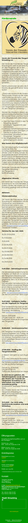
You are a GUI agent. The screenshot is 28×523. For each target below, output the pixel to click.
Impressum (7, 520)
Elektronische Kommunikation (14, 521)
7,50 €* (4, 462)
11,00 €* (4, 457)
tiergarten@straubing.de (13, 485)
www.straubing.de (14, 511)
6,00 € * (11, 466)
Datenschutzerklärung (17, 520)
